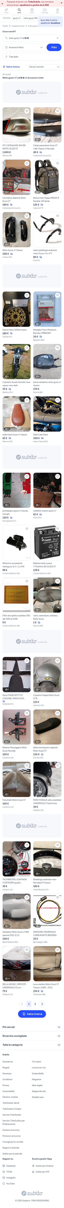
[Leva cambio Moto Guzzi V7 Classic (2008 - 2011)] (47, 971)
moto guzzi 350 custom (34, 18)
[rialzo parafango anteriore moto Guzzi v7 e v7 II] (47, 237)
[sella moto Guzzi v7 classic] (16, 419)
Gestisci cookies (10, 1097)
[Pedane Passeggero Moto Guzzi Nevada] (16, 734)
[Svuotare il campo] (57, 38)
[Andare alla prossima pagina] (42, 1004)
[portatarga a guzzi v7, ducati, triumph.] (16, 498)
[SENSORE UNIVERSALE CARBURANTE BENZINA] (47, 919)
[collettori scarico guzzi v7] (47, 498)
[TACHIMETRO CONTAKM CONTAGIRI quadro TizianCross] (16, 866)
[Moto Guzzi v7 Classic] (16, 237)
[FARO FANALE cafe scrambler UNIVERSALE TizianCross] (47, 787)
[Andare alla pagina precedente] (22, 1004)
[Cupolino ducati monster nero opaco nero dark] (16, 369)
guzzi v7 (16, 18)
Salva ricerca (13, 66)
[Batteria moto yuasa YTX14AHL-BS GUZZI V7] (47, 550)
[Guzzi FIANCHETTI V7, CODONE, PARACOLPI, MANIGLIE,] (16, 682)
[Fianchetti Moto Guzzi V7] (16, 787)
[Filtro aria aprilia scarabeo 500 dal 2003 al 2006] (16, 602)
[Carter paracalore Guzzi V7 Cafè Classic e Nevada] (47, 132)
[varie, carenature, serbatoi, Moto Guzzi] (47, 602)
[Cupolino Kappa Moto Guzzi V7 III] (47, 682)
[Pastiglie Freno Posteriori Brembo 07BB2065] (47, 316)
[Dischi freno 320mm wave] (16, 316)
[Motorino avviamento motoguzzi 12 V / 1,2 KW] (16, 550)
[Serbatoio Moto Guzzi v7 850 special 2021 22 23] (16, 919)
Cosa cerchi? (9, 31)
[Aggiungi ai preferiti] (26, 111)
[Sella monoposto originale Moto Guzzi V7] (47, 734)
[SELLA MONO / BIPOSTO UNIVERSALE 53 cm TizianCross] (16, 971)
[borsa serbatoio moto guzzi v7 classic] (47, 369)
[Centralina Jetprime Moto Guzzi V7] (16, 184)
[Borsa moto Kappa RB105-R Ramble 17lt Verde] (47, 184)
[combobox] (32, 38)
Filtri (54, 47)
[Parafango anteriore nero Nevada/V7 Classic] (47, 866)
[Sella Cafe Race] (47, 419)
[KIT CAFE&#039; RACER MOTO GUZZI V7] (16, 132)
